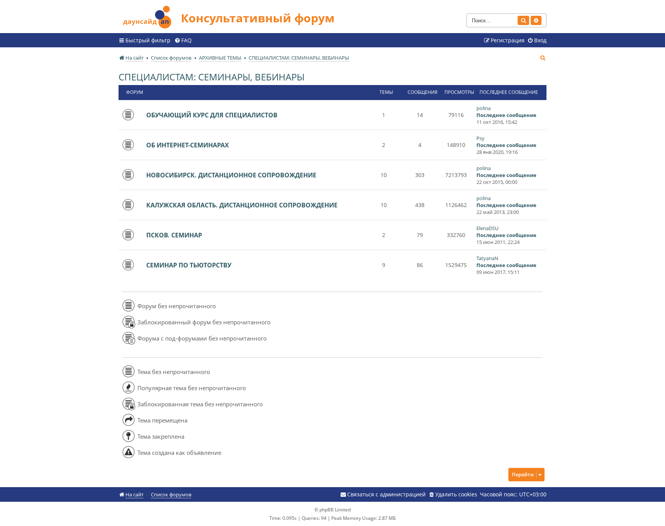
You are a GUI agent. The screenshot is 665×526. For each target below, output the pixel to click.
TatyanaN (487, 258)
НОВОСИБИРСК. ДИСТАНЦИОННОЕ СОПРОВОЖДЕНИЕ (231, 175)
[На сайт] (150, 16)
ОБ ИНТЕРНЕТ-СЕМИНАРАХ (187, 145)
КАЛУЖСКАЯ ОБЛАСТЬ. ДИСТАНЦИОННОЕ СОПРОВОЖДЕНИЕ (242, 205)
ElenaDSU (487, 228)
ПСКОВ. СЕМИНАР (174, 235)
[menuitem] (183, 40)
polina (483, 108)
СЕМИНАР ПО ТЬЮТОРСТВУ (188, 265)
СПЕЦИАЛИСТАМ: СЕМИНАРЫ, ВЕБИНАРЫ (211, 76)
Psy (480, 138)
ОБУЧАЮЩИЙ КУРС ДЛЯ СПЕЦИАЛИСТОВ (211, 115)
